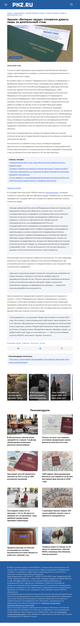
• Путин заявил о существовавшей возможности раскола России (39, 178)
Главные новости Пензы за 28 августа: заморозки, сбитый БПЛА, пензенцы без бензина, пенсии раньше (56, 550)
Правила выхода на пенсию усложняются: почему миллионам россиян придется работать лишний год (22, 551)
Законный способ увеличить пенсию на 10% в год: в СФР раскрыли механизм (21, 476)
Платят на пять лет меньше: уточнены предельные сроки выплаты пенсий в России (56, 439)
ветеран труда (15, 343)
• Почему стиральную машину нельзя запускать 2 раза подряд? (38, 169)
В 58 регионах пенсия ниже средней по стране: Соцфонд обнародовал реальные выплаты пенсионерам (21, 441)
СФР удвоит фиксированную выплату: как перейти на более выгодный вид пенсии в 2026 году (57, 477)
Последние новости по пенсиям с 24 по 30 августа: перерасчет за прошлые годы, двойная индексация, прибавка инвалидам (22, 516)
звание (26, 343)
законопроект (52, 192)
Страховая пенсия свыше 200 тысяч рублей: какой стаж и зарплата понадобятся (56, 513)
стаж (43, 343)
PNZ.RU (9, 13)
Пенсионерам (19, 13)
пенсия (35, 343)
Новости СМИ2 (14, 188)
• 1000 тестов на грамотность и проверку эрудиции (32, 181)
